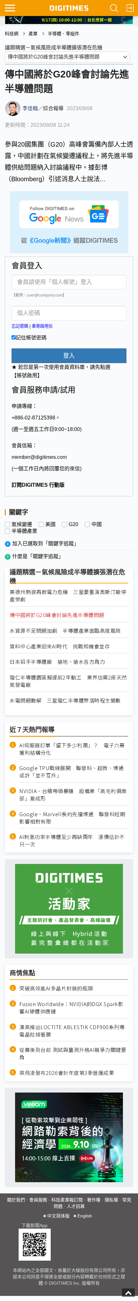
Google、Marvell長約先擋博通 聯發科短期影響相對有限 (72, 817)
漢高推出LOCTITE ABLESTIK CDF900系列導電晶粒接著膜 (72, 1030)
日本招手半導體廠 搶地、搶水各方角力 (57, 661)
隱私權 (111, 1199)
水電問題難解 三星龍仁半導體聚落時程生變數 (65, 700)
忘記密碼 (20, 326)
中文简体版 (58, 1215)
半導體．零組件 (63, 33)
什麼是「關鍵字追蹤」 (38, 556)
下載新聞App (34, 1225)
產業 (33, 33)
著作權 (93, 1199)
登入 (69, 356)
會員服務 (38, 1199)
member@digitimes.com (39, 457)
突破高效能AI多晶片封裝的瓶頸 (56, 988)
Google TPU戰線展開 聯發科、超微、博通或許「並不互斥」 (71, 771)
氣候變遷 (22, 524)
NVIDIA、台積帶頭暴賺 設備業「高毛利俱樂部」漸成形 (73, 794)
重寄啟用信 (42, 326)
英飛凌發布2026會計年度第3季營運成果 (66, 1073)
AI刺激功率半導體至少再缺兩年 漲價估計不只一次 (72, 840)
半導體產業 (24, 531)
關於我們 (16, 1199)
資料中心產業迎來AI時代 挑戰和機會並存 (60, 646)
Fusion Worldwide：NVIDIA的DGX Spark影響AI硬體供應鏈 (71, 1007)
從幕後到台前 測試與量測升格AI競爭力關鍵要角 (72, 1053)
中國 (96, 524)
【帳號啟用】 (27, 375)
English (84, 1215)
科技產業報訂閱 (67, 1199)
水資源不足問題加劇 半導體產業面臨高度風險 (65, 630)
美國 (50, 524)
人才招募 (76, 1206)
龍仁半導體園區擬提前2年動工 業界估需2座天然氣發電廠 (68, 681)
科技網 (11, 33)
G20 (73, 524)
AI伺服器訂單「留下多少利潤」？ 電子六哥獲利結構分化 (72, 749)
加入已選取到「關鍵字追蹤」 (45, 543)
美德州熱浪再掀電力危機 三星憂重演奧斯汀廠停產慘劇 (68, 595)
